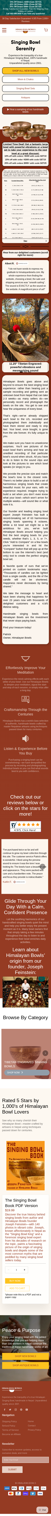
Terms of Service (10, 1430)
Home (31, 1421)
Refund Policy (8, 1425)
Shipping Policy (9, 1421)
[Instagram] (16, 1409)
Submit (12, 1469)
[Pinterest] (21, 1409)
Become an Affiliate (11, 1434)
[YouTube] (27, 1409)
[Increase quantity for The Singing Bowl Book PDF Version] (24, 1270)
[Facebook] (5, 1409)
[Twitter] (10, 1409)
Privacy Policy (34, 1430)
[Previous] (10, 277)
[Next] (40, 277)
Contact (32, 1425)
